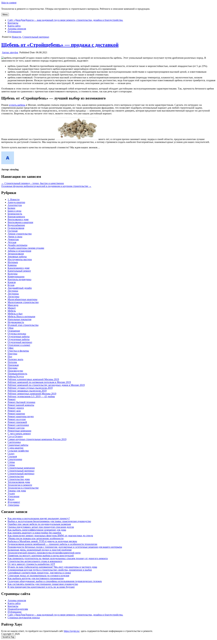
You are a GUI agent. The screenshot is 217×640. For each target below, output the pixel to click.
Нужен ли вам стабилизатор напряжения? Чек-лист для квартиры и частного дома (52, 567)
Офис (11, 348)
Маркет (12, 308)
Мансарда (13, 305)
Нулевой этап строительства (23, 325)
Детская (12, 242)
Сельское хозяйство (18, 450)
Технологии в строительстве (23, 487)
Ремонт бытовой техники (21, 402)
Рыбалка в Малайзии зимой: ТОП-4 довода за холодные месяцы (42, 541)
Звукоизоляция (16, 253)
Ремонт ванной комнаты (21, 405)
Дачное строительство (20, 233)
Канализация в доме (19, 268)
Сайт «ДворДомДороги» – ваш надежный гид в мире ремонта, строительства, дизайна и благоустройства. (65, 20)
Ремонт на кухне (17, 419)
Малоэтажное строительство (23, 302)
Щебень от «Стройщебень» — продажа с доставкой (60, 45)
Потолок (12, 362)
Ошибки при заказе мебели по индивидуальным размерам (39, 524)
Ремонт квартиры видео (21, 416)
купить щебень (17, 105)
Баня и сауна (14, 211)
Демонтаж (13, 239)
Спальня (12, 456)
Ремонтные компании (19, 430)
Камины (12, 265)
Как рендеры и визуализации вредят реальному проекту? (39, 518)
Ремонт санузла (16, 428)
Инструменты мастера (20, 259)
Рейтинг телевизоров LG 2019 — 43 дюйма (31, 396)
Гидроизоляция (16, 228)
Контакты (13, 23)
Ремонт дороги (16, 408)
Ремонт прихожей (17, 422)
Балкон (11, 208)
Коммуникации (16, 276)
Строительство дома (19, 479)
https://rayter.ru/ (71, 631)
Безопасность (15, 213)
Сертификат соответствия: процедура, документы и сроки (39, 572)
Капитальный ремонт (19, 270)
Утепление (13, 496)
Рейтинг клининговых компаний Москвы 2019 (33, 379)
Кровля (12, 282)
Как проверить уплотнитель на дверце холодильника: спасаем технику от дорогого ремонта (58, 558)
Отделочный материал (20, 342)
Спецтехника (15, 459)
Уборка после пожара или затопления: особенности (36, 538)
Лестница (13, 290)
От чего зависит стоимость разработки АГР (31, 564)
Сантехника (14, 442)
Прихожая (13, 365)
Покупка (12, 353)
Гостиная (12, 231)
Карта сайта (14, 25)
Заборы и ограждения (19, 250)
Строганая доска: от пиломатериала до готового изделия (38, 575)
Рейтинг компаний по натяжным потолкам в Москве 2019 (39, 382)
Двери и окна (15, 236)
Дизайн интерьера (17, 245)
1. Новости (14, 199)
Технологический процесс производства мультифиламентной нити (44, 552)
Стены (11, 462)
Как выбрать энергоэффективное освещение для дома (37, 529)
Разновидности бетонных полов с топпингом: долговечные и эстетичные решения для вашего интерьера (65, 547)
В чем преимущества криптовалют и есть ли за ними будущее (41, 587)
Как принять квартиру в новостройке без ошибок (34, 532)
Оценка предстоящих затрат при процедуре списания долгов (41, 527)
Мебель (12, 310)
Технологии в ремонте (20, 485)
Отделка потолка (17, 333)
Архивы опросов (17, 28)
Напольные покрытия (19, 319)
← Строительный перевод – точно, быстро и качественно (32, 183)
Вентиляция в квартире (20, 222)
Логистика (13, 296)
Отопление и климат (19, 345)
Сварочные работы (18, 445)
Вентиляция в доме (18, 219)
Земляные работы (17, 256)
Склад (11, 453)
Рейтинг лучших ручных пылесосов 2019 (30, 388)
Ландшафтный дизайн (20, 288)
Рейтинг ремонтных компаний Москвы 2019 (32, 393)
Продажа (12, 368)
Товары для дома (17, 490)
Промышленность (17, 373)
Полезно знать (15, 359)
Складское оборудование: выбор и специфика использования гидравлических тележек (55, 581)
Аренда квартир (16, 202)
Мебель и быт (15, 313)
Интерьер (13, 262)
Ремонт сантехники (18, 425)
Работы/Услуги (16, 376)
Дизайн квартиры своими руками (26, 248)
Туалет (11, 493)
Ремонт (12, 399)
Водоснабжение (16, 225)
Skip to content (8, 2)
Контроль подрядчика (19, 279)
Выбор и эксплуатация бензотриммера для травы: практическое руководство (49, 521)
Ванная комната (16, 216)
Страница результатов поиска (24, 617)
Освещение (14, 330)
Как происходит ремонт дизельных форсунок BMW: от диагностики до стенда (50, 535)
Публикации (14, 31)
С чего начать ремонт (19, 433)
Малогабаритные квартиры (22, 299)
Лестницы (13, 293)
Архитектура (15, 205)
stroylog (10, 52)
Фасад (11, 499)
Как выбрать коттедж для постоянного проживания (36, 578)
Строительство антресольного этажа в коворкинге (35, 561)
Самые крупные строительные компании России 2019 (37, 439)
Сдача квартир (15, 447)
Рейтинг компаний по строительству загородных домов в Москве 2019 (46, 385)
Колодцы (12, 273)
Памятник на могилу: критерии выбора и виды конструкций (41, 555)
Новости (16, 37)
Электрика (13, 505)
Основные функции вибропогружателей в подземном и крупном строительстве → (46, 186)
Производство (15, 370)
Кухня (11, 285)
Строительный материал (35, 37)
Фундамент (14, 502)
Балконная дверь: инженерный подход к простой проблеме (40, 549)
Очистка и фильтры (18, 350)
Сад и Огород (15, 436)
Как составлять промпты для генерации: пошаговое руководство (43, 584)
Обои (11, 328)
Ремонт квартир (16, 413)
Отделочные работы (19, 336)
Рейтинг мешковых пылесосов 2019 (27, 390)
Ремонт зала (14, 410)
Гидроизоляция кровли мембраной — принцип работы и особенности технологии (52, 544)
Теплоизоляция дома (19, 482)
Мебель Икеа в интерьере (21, 316)
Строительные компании (21, 467)
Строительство (16, 476)
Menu (5, 14)
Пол (10, 356)
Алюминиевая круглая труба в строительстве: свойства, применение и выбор (50, 569)
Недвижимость (16, 322)
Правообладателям (18, 609)
